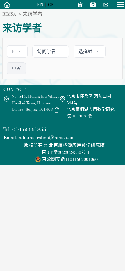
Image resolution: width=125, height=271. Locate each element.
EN (40, 4)
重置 (16, 68)
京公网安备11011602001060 (70, 159)
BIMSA (9, 14)
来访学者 (32, 14)
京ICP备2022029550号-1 (66, 152)
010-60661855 (29, 129)
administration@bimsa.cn (46, 137)
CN (51, 4)
